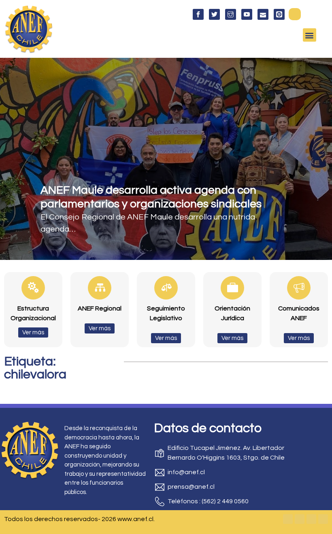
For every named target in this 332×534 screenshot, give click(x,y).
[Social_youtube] (246, 14)
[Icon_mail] (263, 14)
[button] (295, 14)
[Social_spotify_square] (279, 14)
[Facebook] (288, 519)
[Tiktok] (323, 519)
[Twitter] (299, 519)
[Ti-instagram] (230, 14)
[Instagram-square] (311, 519)
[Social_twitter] (214, 14)
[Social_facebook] (198, 14)
